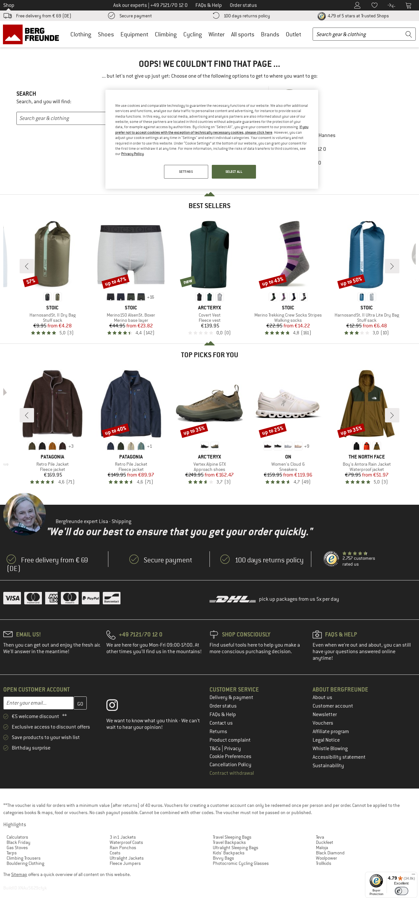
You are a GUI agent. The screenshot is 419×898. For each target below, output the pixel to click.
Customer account (333, 706)
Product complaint (230, 740)
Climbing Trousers (24, 858)
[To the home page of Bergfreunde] (33, 34)
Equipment (134, 34)
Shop (8, 5)
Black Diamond (330, 853)
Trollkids (323, 863)
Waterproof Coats (126, 842)
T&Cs (216, 748)
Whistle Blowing (330, 748)
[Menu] (413, 876)
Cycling (192, 34)
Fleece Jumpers (125, 863)
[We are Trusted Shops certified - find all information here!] (331, 559)
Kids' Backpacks (229, 853)
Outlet (293, 34)
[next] (392, 266)
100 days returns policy (247, 16)
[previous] (27, 266)
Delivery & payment (231, 697)
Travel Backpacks (229, 842)
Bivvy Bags (223, 858)
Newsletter (325, 714)
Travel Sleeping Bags (232, 837)
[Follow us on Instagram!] (117, 706)
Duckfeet (324, 842)
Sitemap (19, 874)
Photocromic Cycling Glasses (241, 863)
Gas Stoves (17, 847)
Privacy (232, 748)
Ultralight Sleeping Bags (235, 847)
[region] (211, 139)
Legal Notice (326, 740)
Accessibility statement (339, 757)
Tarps (12, 853)
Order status (223, 706)
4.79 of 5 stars (358, 16)
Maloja (322, 847)
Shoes (106, 34)
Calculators (17, 837)
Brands (270, 34)
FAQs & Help (223, 714)
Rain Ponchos (123, 847)
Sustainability (328, 765)
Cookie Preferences (230, 756)
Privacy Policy (132, 153)
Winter (217, 34)
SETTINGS (186, 171)
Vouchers (323, 723)
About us (322, 697)
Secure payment (135, 16)
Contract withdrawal (232, 773)
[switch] (401, 891)
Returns (218, 731)
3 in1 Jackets (123, 837)
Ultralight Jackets (127, 858)
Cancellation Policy (230, 764)
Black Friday (18, 842)
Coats (115, 853)
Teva (320, 837)
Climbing (166, 34)
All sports (242, 34)
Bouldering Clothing (25, 863)
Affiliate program (331, 731)
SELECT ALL (234, 171)
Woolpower (326, 858)
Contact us (221, 723)
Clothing (80, 34)
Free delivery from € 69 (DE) (43, 16)
